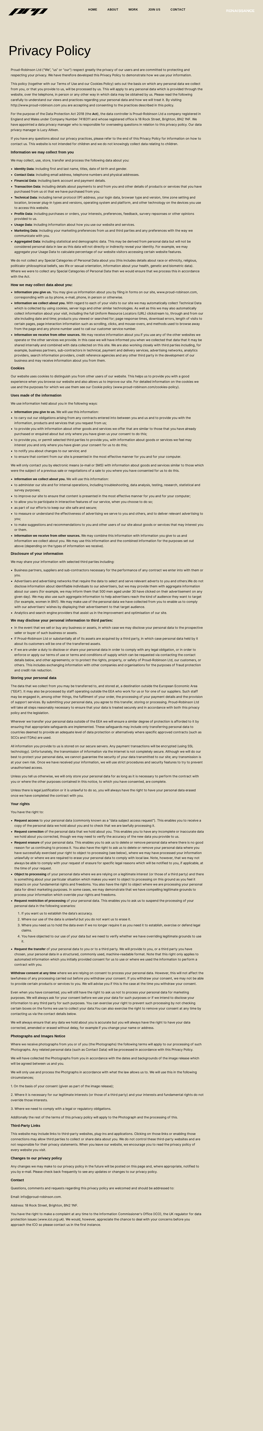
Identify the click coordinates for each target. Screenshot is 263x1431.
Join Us (154, 9)
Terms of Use (67, 84)
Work (133, 9)
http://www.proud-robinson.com (35, 105)
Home (92, 9)
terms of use (55, 655)
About (112, 9)
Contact (178, 9)
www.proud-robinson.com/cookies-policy (145, 387)
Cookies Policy (101, 84)
